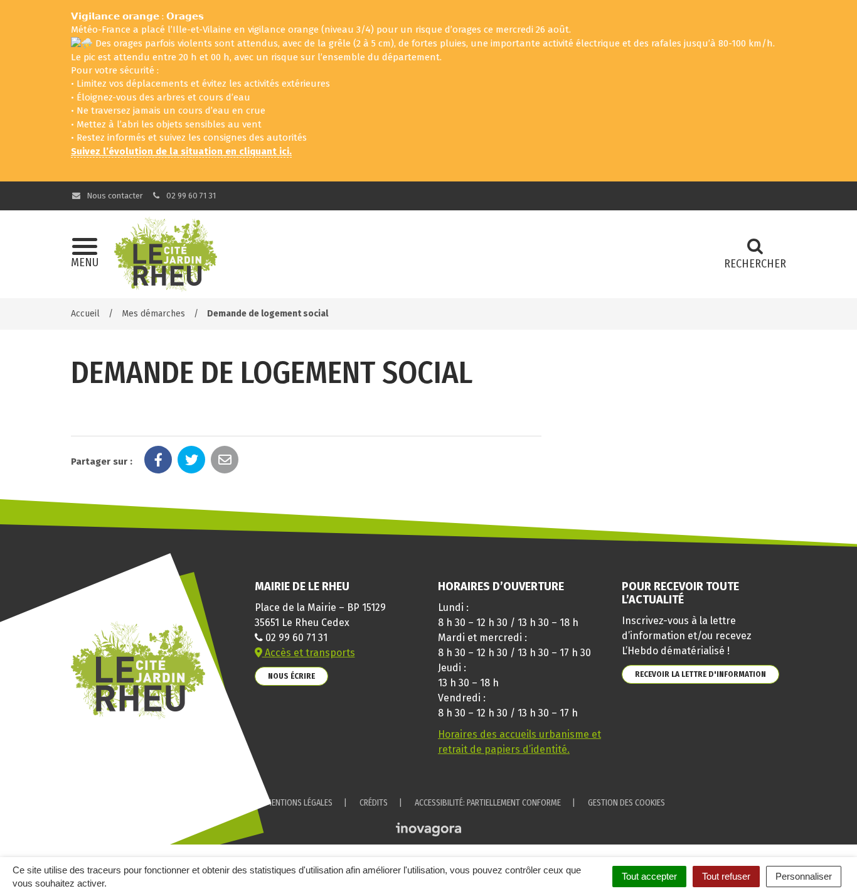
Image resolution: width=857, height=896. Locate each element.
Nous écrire (291, 676)
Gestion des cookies (626, 802)
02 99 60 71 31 (190, 195)
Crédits (373, 802)
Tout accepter (649, 876)
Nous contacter (114, 195)
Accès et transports (308, 653)
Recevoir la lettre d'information (700, 674)
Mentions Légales (299, 802)
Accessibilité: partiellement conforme (488, 802)
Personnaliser (803, 876)
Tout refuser (726, 876)
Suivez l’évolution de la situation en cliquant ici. (181, 151)
